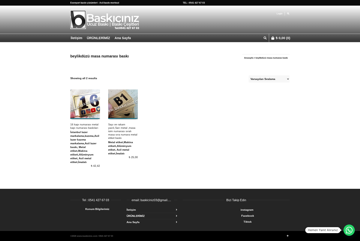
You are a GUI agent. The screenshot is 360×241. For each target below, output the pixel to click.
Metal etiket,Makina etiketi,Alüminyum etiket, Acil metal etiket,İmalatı (81, 155)
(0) (283, 38)
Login (279, 13)
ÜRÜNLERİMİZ (136, 215)
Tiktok (217, 221)
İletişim (131, 209)
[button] (349, 230)
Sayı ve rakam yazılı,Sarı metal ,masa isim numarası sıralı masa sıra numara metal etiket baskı (122, 131)
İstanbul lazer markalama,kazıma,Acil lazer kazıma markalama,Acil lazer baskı (84, 140)
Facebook (218, 215)
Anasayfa (248, 58)
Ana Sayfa (133, 222)
